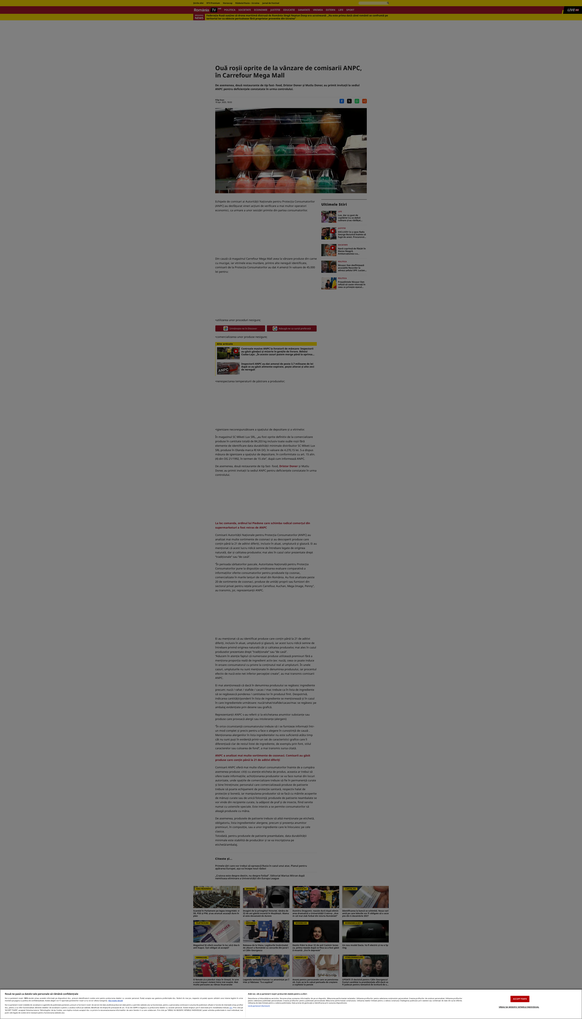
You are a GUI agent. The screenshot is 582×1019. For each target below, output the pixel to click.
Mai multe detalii (115, 1000)
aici (230, 1007)
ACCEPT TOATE (520, 998)
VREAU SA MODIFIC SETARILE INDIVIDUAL (519, 1007)
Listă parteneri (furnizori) (259, 1006)
